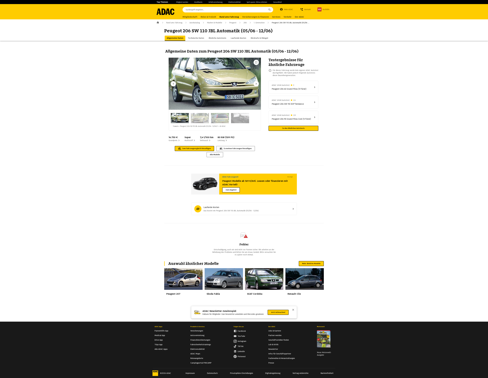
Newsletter (273, 349)
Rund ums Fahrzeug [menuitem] (229, 17)
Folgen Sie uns (239, 326)
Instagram (242, 341)
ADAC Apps (158, 326)
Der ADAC (271, 326)
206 (245, 23)
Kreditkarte (198, 2)
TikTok (240, 346)
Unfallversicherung (215, 2)
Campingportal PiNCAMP (200, 363)
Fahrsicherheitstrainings (200, 344)
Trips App (158, 344)
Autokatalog (194, 23)
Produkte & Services (197, 326)
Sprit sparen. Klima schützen (257, 2)
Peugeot (232, 23)
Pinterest (242, 356)
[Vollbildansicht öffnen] (256, 62)
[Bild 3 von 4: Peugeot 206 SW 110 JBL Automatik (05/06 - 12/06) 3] (220, 118)
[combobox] (227, 9)
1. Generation (259, 23)
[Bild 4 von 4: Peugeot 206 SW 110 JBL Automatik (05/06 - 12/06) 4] (240, 118)
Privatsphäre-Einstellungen (241, 373)
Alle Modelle (215, 154)
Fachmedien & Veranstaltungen (281, 358)
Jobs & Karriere (274, 331)
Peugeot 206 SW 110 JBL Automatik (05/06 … (290, 23)
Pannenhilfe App (161, 331)
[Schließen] (293, 310)
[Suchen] (269, 10)
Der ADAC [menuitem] (299, 17)
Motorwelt (321, 326)
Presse (271, 363)
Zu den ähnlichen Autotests (293, 128)
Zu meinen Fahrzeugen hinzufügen (238, 148)
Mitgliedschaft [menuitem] (189, 17)
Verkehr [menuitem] (288, 17)
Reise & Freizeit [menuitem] (208, 17)
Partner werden (274, 335)
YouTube (241, 336)
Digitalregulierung (272, 373)
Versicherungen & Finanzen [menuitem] (255, 17)
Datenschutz (212, 373)
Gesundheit (277, 2)
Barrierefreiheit (327, 373)
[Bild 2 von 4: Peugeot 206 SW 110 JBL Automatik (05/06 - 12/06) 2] (200, 118)
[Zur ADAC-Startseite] (165, 12)
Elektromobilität (234, 2)
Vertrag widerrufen (300, 373)
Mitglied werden (182, 2)
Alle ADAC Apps (161, 349)
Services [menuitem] (276, 17)
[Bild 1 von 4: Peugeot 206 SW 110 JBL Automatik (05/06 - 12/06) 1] (180, 118)
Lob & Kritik (273, 344)
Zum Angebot (231, 190)
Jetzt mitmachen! (278, 312)
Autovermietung (197, 335)
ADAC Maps (195, 354)
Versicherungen (196, 331)
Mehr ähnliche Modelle (311, 263)
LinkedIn (241, 351)
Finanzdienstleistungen (200, 340)
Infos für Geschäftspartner (279, 354)
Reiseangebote (196, 358)
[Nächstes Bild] (256, 83)
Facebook (242, 331)
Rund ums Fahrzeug (174, 23)
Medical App (160, 335)
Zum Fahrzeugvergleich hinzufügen (196, 148)
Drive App (159, 340)
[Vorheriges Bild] (173, 83)
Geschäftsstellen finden (278, 340)
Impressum (190, 373)
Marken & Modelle (214, 23)
